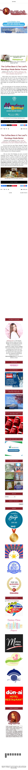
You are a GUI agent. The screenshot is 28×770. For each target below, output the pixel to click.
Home (10, 192)
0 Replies (24, 128)
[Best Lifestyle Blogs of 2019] (14, 567)
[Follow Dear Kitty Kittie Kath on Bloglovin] (14, 365)
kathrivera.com (10, 340)
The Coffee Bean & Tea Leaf (15, 141)
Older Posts (23, 192)
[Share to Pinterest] (4, 128)
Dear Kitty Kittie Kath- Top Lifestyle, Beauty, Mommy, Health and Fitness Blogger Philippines (14, 767)
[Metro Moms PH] (14, 643)
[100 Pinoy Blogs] (14, 609)
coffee (16, 71)
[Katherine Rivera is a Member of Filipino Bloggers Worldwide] (14, 676)
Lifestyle (20, 71)
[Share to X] (1, 128)
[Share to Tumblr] (6, 128)
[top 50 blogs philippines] (14, 551)
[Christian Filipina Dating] (14, 23)
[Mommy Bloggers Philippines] (14, 659)
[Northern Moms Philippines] (14, 625)
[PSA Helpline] (14, 58)
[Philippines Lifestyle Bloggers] (14, 536)
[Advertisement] (14, 43)
